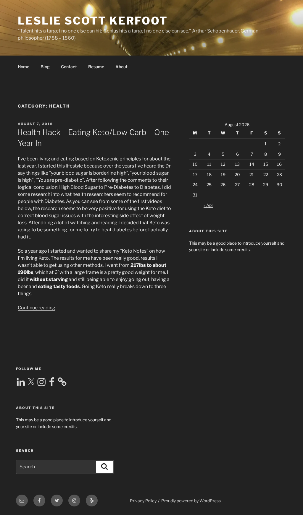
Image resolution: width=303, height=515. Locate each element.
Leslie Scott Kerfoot (93, 20)
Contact (69, 66)
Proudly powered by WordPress (191, 500)
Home (23, 66)
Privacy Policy (143, 500)
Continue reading (36, 308)
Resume (96, 66)
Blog (45, 66)
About (121, 66)
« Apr (208, 205)
